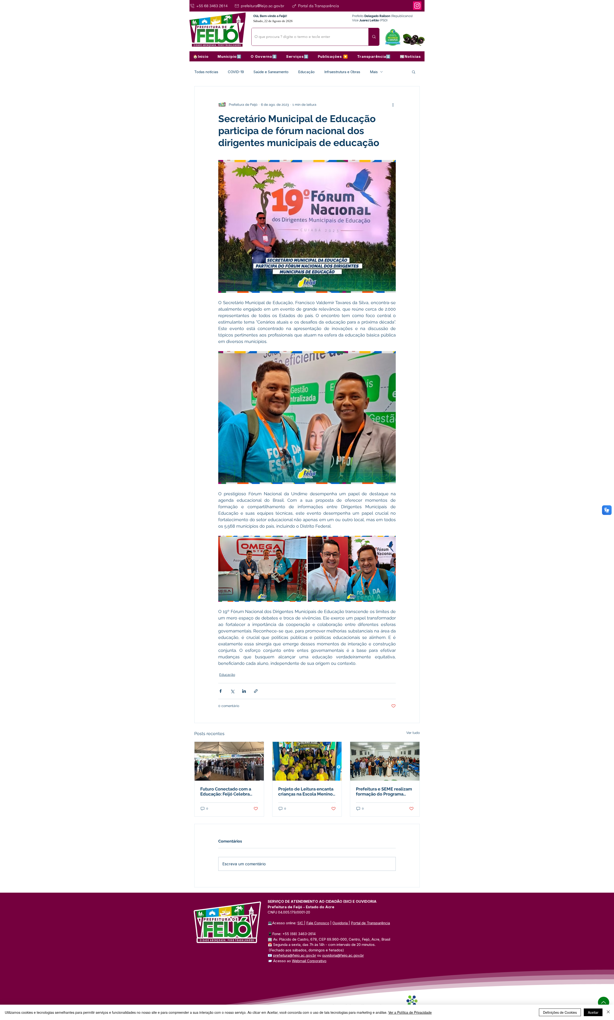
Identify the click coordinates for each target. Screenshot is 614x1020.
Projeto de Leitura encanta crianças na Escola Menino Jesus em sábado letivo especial (305, 791)
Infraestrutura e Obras (342, 72)
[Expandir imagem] (262, 569)
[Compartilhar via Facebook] (220, 691)
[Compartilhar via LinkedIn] (244, 691)
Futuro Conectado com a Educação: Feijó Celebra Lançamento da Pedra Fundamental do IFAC (225, 791)
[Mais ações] (393, 104)
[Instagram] (417, 5)
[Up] (603, 1002)
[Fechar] (608, 1012)
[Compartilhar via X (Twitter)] (232, 691)
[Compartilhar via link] (256, 691)
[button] (229, 56)
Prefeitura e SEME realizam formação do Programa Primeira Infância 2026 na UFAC (384, 791)
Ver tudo (413, 733)
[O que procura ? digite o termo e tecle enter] (373, 37)
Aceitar (593, 1012)
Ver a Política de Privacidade (410, 1012)
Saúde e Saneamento (271, 72)
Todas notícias (206, 72)
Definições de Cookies (560, 1012)
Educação (306, 72)
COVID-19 (236, 72)
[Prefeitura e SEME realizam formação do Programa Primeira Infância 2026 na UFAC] (384, 761)
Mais (374, 72)
